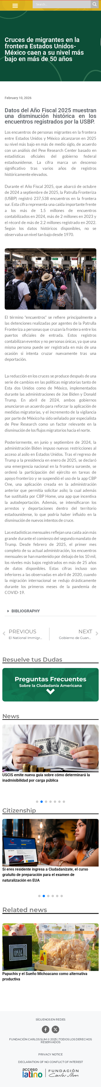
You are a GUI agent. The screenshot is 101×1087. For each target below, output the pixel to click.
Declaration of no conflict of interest (50, 1062)
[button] (15, 5)
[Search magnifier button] (95, 4)
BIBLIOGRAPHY (26, 611)
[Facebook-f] (45, 1029)
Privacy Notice (50, 1054)
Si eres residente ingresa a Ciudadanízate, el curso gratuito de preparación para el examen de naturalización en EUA (45, 875)
